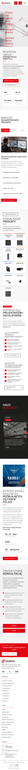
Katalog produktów (10, 214)
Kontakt (3, 729)
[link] (6, 3)
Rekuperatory (6, 693)
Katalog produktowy (6, 724)
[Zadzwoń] (20, 3)
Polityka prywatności (20, 762)
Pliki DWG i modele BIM (7, 714)
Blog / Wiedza (5, 727)
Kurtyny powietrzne (7, 685)
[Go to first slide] (27, 25)
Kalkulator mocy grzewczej (8, 719)
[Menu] (25, 3)
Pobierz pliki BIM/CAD (8, 200)
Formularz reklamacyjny (7, 732)
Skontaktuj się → (9, 653)
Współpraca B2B (5, 712)
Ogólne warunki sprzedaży (8, 734)
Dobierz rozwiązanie (10, 80)
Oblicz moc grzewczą (12, 355)
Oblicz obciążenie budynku (11, 388)
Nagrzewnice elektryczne (8, 683)
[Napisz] (15, 3)
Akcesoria (5, 700)
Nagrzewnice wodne (7, 680)
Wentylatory (5, 690)
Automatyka (5, 698)
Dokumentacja (5, 717)
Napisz (14, 630)
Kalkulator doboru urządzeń (8, 722)
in (10, 765)
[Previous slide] (1, 25)
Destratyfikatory (6, 688)
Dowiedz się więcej (10, 558)
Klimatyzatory (6, 695)
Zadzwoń (14, 625)
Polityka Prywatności (6, 737)
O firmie (3, 709)
